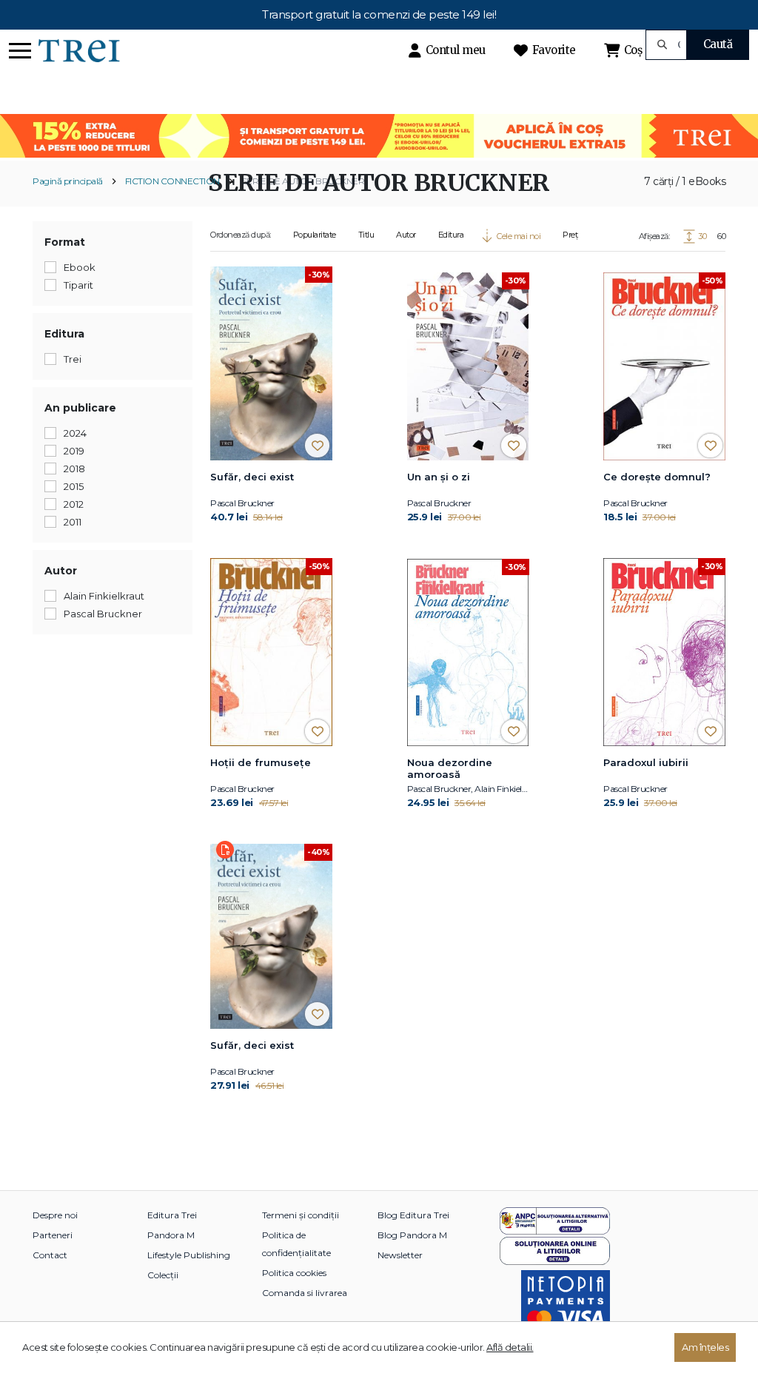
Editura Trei (172, 1215)
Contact (50, 1254)
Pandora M (171, 1235)
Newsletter (400, 1254)
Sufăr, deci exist (252, 477)
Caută (718, 44)
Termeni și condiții (300, 1215)
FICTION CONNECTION (172, 181)
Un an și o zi (438, 477)
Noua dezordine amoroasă (449, 768)
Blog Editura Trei (413, 1215)
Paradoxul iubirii (645, 762)
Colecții (162, 1274)
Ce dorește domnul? (657, 477)
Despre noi (55, 1215)
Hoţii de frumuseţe (260, 762)
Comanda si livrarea (304, 1292)
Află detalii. (510, 1347)
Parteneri (53, 1235)
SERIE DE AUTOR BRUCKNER (303, 181)
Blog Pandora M (412, 1235)
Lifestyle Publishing (188, 1254)
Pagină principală (68, 181)
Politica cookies (294, 1272)
